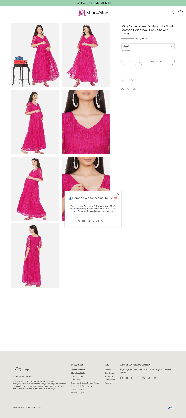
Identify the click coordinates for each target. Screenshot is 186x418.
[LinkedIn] (107, 221)
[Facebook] (79, 221)
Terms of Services (79, 393)
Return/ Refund (128, 80)
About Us (75, 380)
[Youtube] (83, 221)
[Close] (118, 194)
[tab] (129, 80)
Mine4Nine (22, 407)
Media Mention (78, 370)
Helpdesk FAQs (78, 373)
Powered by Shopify (34, 407)
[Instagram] (88, 221)
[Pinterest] (97, 221)
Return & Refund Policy (81, 386)
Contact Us (110, 380)
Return (108, 383)
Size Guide (126, 50)
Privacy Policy (77, 389)
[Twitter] (102, 221)
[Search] (174, 12)
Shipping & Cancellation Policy (85, 383)
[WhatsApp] (93, 221)
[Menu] (5, 12)
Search (108, 370)
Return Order (77, 376)
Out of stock (156, 61)
